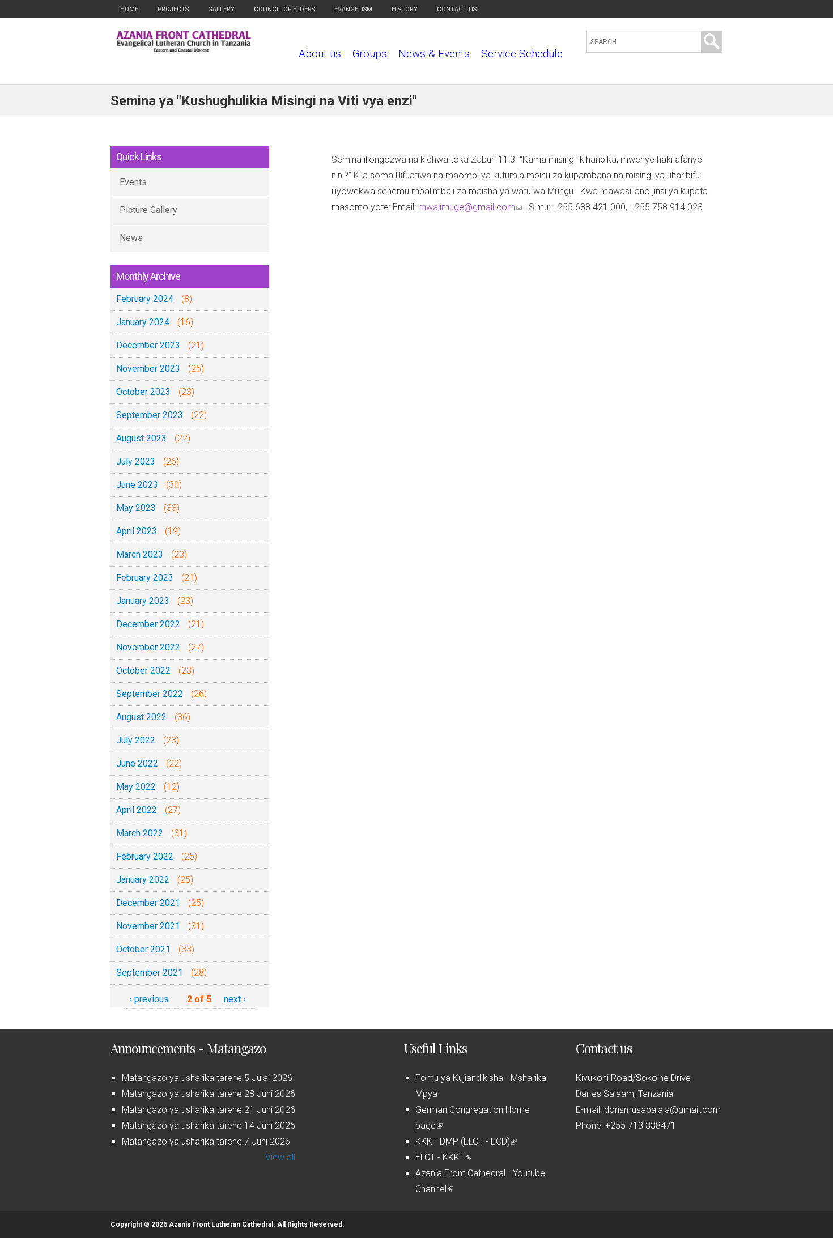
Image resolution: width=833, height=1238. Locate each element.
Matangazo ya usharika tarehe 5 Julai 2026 (207, 1078)
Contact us (457, 9)
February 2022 (144, 856)
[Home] (183, 49)
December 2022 (148, 624)
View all (280, 1157)
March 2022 (139, 833)
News (131, 237)
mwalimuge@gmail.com (470, 207)
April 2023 (136, 531)
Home (129, 9)
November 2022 (148, 647)
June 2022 (137, 763)
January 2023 (142, 600)
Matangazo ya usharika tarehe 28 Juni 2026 (208, 1093)
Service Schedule (522, 53)
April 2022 (136, 810)
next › (235, 999)
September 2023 (149, 415)
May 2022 (136, 786)
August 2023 (141, 438)
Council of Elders (284, 9)
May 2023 (136, 508)
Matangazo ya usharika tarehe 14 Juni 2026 (208, 1125)
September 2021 (149, 972)
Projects (173, 9)
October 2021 (143, 949)
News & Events (434, 53)
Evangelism (353, 9)
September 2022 (149, 693)
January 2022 (142, 879)
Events (133, 182)
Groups (369, 53)
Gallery (221, 9)
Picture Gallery (148, 210)
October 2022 (143, 670)
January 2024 (142, 322)
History (405, 9)
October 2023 (143, 391)
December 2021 (148, 902)
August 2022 (141, 717)
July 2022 (135, 740)
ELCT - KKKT (442, 1157)
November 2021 (148, 926)
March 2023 (139, 554)
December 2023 (148, 345)
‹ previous (149, 999)
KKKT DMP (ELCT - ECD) (465, 1141)
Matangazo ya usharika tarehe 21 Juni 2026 (208, 1109)
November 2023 (148, 368)
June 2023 (137, 484)
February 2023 (144, 577)
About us (320, 53)
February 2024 (144, 298)
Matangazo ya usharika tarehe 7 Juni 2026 (206, 1141)
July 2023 (135, 461)
